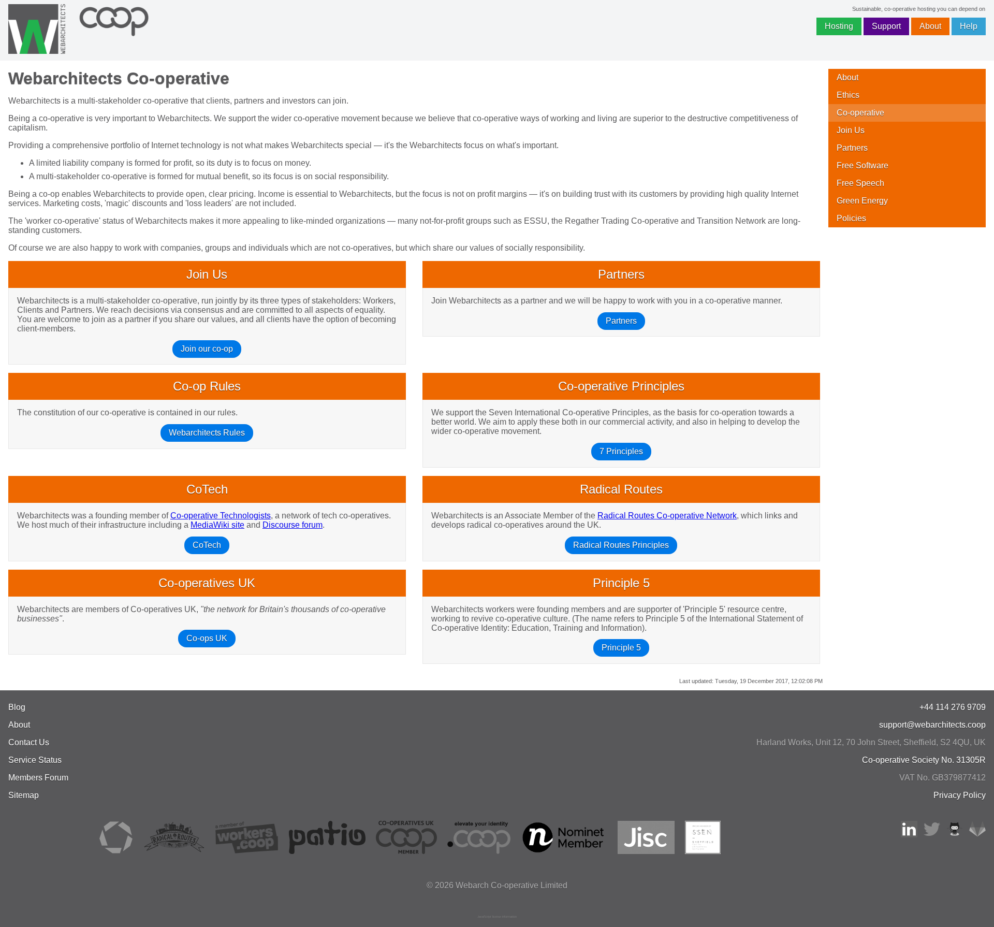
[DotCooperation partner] (478, 851)
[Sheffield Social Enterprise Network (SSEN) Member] (703, 851)
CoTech (207, 545)
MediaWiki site (217, 524)
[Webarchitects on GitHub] (954, 834)
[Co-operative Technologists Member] (116, 851)
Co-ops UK (206, 638)
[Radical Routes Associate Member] (173, 851)
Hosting (839, 26)
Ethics (848, 95)
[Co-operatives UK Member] (406, 851)
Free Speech (860, 183)
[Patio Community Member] (327, 851)
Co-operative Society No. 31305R (924, 760)
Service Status (35, 760)
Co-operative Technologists (220, 515)
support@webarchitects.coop (932, 724)
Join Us (851, 130)
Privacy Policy (959, 795)
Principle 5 (621, 647)
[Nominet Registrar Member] (564, 851)
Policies (851, 218)
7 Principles (621, 451)
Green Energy (862, 200)
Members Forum (38, 777)
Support (886, 26)
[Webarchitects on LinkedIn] (909, 834)
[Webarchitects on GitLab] (977, 834)
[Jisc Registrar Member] (646, 851)
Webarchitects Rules (207, 432)
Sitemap (23, 795)
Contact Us (28, 742)
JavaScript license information (497, 916)
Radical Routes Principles (621, 545)
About (930, 26)
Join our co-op (207, 348)
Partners (621, 320)
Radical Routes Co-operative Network (667, 515)
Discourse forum (292, 524)
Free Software (862, 165)
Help (968, 26)
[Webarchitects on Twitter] (932, 834)
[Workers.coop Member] (247, 851)
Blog (16, 707)
